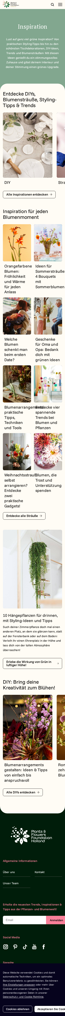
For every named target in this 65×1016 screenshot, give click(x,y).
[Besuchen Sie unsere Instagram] (5, 946)
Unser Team (11, 883)
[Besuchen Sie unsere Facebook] (43, 946)
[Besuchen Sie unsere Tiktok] (25, 946)
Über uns (9, 872)
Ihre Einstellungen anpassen (19, 984)
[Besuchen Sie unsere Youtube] (34, 946)
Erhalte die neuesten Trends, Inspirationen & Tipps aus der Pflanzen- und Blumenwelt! (32, 907)
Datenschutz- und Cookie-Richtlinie (23, 996)
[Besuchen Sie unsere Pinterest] (15, 946)
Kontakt (39, 872)
